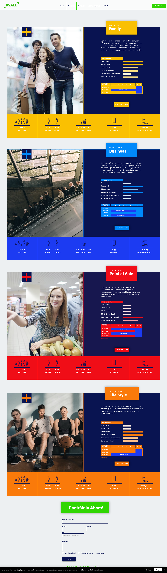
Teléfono (89, 526)
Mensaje (65, 541)
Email (64, 526)
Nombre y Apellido (68, 519)
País (63, 532)
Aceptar (158, 570)
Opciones (149, 570)
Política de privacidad (96, 570)
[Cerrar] (165, 569)
